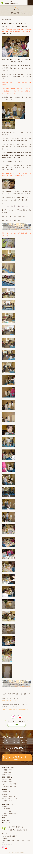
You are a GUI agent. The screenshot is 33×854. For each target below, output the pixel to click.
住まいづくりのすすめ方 (9, 784)
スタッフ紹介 (6, 809)
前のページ (11, 721)
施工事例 (4, 789)
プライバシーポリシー (8, 823)
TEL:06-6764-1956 (7, 845)
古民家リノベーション (8, 801)
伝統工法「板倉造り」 (8, 782)
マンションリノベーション (9, 799)
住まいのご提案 (6, 779)
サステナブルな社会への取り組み (9, 814)
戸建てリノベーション (8, 796)
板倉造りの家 (6, 792)
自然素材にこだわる (8, 770)
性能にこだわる (6, 772)
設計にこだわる (6, 774)
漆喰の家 (4, 794)
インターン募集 (6, 811)
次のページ (22, 721)
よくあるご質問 (6, 820)
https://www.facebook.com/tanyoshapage (15, 709)
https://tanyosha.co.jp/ (9, 701)
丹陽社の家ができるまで (9, 786)
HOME (12, 12)
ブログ (19, 12)
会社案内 (4, 806)
